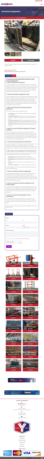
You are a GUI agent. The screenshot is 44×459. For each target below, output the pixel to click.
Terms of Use (22, 238)
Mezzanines (22, 446)
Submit (9, 246)
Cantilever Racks (22, 440)
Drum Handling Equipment (9, 17)
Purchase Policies (23, 457)
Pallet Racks (22, 438)
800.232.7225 (38, 1)
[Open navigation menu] (42, 4)
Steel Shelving (22, 442)
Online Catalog (22, 448)
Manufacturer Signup (35, 457)
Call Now (13, 60)
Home (2, 17)
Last (23, 220)
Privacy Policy (27, 238)
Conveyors (22, 444)
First (7, 220)
